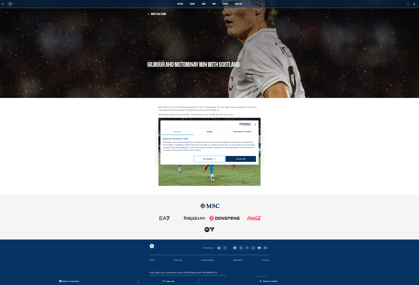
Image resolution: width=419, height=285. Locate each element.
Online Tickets (207, 260)
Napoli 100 (238, 4)
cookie (175, 142)
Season (192, 4)
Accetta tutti (240, 159)
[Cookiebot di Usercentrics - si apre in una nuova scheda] (241, 124)
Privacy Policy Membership (181, 275)
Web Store (238, 260)
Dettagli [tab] (210, 131)
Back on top (260, 276)
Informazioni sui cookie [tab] (242, 131)
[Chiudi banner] (255, 124)
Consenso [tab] (177, 131)
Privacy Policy (164, 275)
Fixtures (265, 260)
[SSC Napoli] (10, 4)
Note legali (154, 275)
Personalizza (208, 159)
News (152, 260)
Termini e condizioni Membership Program (209, 275)
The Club (178, 260)
